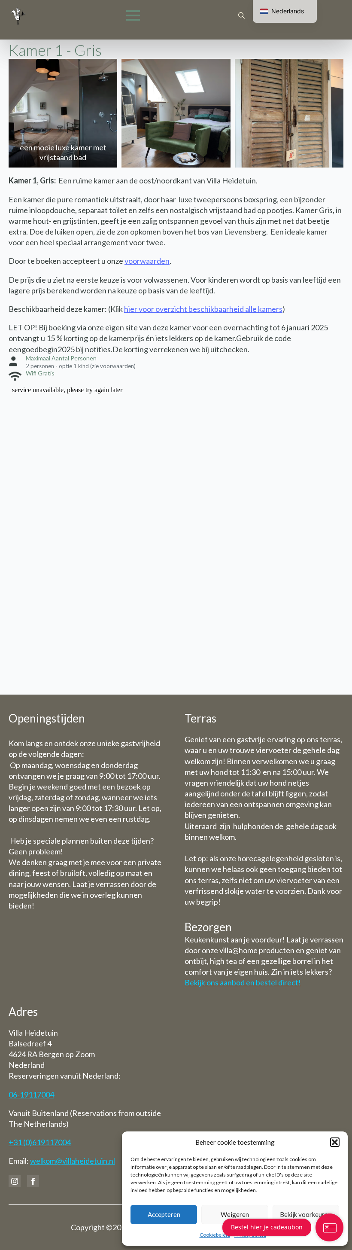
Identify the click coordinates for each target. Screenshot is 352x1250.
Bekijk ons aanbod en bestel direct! (243, 982)
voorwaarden (147, 260)
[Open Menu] (133, 15)
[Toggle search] (241, 15)
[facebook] (33, 1181)
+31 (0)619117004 (40, 1142)
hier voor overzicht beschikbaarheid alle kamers (203, 309)
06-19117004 (31, 1094)
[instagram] (15, 1181)
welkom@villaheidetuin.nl (72, 1160)
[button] (335, 1142)
